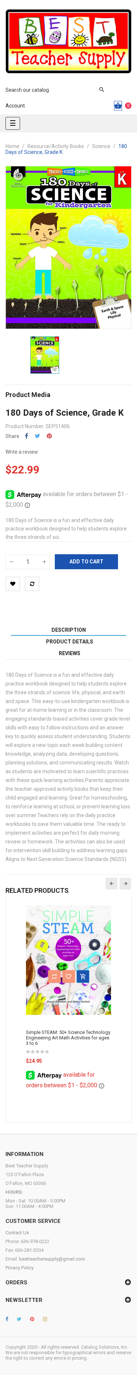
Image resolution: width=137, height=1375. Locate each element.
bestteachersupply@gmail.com (52, 1259)
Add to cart (86, 561)
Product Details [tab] (69, 642)
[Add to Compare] (32, 584)
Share (26, 436)
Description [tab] (69, 630)
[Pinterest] (32, 1319)
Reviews (69, 653)
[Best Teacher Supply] (68, 41)
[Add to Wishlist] (12, 584)
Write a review (21, 452)
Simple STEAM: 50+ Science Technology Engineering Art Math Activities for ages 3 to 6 (68, 1038)
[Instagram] (45, 1319)
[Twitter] (19, 1319)
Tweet (37, 436)
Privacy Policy (19, 1267)
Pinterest (49, 436)
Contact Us (17, 1232)
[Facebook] (6, 1319)
